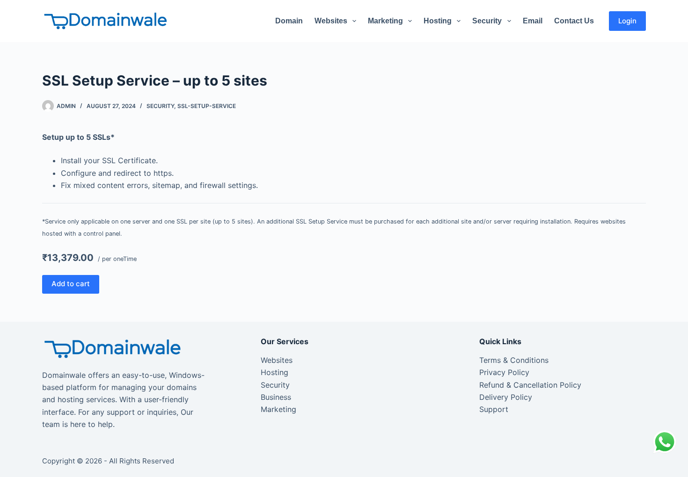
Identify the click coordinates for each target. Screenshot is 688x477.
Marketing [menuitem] (385, 21)
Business (276, 397)
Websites (277, 360)
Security (160, 105)
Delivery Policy (505, 397)
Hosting (274, 372)
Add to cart (70, 283)
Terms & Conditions (514, 360)
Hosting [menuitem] (438, 21)
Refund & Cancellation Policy (530, 385)
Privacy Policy (504, 372)
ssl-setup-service (206, 105)
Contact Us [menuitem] (574, 21)
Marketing (278, 409)
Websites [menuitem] (331, 21)
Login (627, 20)
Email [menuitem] (532, 21)
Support (493, 409)
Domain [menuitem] (289, 21)
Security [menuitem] (487, 21)
